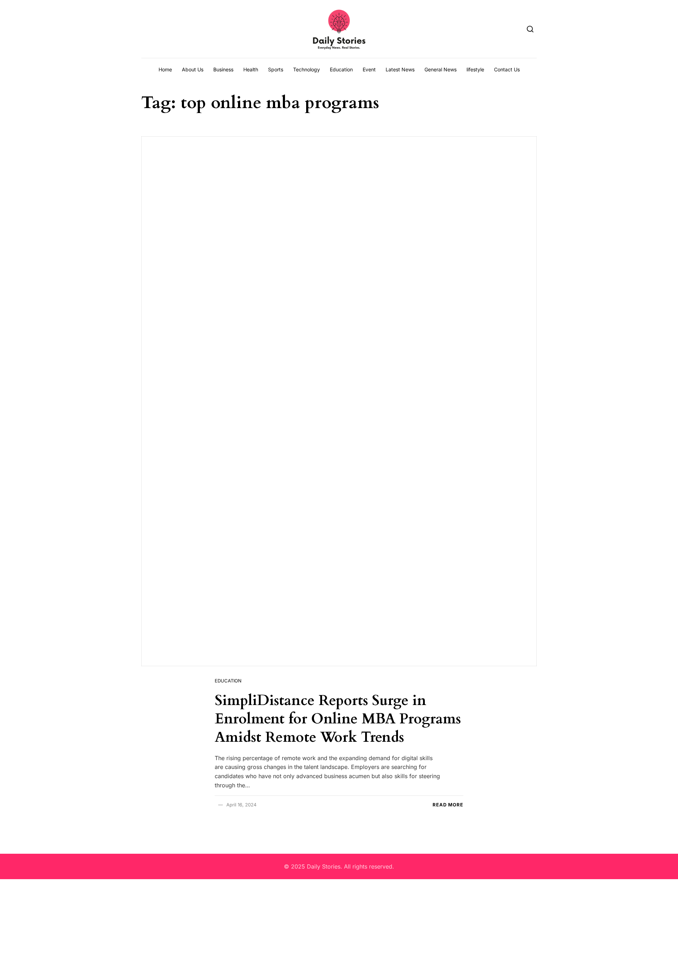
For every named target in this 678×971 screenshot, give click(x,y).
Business (223, 69)
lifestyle (475, 69)
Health (250, 69)
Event (369, 69)
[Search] (530, 29)
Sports (275, 69)
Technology (306, 69)
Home (165, 69)
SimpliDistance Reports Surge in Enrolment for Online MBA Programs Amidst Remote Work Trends (338, 719)
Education (341, 69)
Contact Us (507, 69)
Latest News (400, 69)
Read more (448, 804)
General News (440, 69)
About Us (192, 69)
